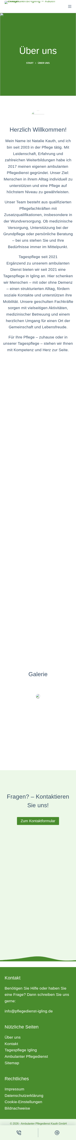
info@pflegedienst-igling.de (29, 1011)
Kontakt (11, 1044)
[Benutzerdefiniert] (19, 1133)
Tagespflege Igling (21, 1050)
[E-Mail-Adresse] (57, 1133)
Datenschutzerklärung (24, 1095)
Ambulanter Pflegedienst (26, 1056)
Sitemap (12, 1063)
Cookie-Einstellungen (23, 1102)
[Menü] (69, 6)
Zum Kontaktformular (38, 821)
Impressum (14, 1089)
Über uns (13, 1037)
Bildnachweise (17, 1108)
